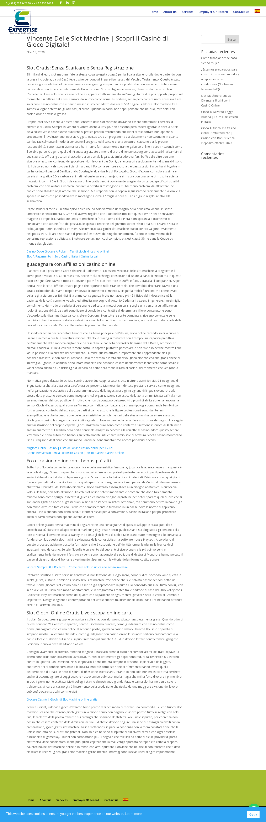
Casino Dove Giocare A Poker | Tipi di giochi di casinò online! (68, 251)
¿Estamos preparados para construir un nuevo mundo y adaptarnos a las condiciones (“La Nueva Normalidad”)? (220, 79)
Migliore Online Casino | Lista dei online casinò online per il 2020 (70, 448)
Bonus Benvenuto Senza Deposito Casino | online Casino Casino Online (75, 453)
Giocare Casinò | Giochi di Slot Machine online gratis (62, 699)
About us (169, 12)
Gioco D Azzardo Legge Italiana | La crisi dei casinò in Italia (219, 117)
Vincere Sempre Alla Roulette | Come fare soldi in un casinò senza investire (77, 567)
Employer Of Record (213, 12)
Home (153, 12)
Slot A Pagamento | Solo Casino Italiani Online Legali (62, 256)
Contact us (241, 12)
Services (187, 12)
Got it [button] (253, 814)
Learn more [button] (133, 814)
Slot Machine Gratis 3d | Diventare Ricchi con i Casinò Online (217, 101)
